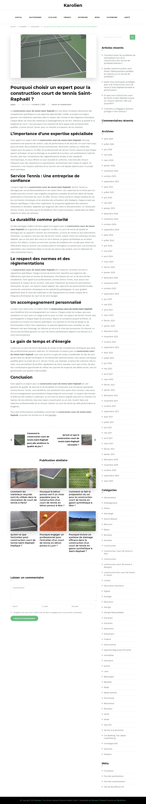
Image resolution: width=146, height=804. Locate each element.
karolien (52, 415)
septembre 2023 (111, 294)
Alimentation (110, 497)
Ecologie (53, 17)
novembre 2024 (111, 219)
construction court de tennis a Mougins (118, 565)
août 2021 (108, 416)
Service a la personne (113, 730)
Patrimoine (112, 17)
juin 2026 (108, 149)
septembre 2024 (111, 229)
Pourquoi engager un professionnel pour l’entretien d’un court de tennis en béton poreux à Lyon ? (52, 540)
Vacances (108, 749)
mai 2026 (108, 154)
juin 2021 (108, 427)
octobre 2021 (110, 406)
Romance (108, 708)
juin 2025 (108, 197)
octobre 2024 (110, 224)
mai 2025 (108, 203)
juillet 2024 (109, 240)
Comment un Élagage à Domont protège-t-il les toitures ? (118, 110)
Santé (127, 17)
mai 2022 (108, 368)
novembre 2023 (111, 283)
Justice (107, 666)
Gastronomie (35, 17)
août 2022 (108, 352)
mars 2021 (108, 443)
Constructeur (110, 545)
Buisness (108, 535)
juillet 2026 (109, 144)
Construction (16, 83)
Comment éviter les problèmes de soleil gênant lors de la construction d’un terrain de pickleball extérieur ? (119, 59)
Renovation (109, 703)
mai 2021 (108, 432)
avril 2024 (108, 256)
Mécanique (109, 676)
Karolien (73, 5)
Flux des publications (113, 776)
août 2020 (108, 481)
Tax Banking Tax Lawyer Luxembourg (115, 736)
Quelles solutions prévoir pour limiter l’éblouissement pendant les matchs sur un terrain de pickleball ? (118, 72)
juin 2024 (108, 245)
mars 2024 (108, 261)
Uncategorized (110, 743)
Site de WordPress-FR (114, 786)
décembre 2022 (111, 331)
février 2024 (109, 267)
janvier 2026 (109, 165)
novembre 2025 (111, 171)
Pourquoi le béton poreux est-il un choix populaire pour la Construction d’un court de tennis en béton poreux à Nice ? (52, 498)
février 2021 (109, 449)
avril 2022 (108, 374)
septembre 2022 (111, 347)
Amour (107, 508)
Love (106, 671)
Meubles (108, 682)
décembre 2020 (111, 459)
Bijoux (107, 529)
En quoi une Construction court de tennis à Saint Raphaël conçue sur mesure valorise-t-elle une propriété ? (119, 99)
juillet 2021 (109, 422)
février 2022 (109, 384)
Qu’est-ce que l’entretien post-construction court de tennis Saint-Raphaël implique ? (22, 540)
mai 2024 (108, 251)
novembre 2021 (111, 400)
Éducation (108, 601)
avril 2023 (108, 310)
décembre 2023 (111, 277)
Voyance (107, 754)
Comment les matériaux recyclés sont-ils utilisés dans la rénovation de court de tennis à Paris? (23, 497)
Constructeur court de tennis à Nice (118, 552)
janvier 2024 (109, 272)
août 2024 (108, 235)
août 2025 (108, 187)
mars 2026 (108, 160)
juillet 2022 (109, 358)
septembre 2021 (111, 411)
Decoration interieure (114, 585)
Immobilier (109, 655)
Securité (107, 724)
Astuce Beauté (110, 519)
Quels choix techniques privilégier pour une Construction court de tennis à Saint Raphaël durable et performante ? (119, 86)
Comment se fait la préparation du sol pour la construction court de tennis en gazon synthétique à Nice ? (80, 498)
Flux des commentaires (114, 781)
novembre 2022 (111, 336)
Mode (97, 17)
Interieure (83, 17)
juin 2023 (108, 299)
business (108, 540)
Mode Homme (110, 692)
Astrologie (108, 513)
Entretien (108, 618)
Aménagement (110, 503)
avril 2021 (108, 438)
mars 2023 (108, 315)
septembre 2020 (111, 475)
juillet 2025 (109, 192)
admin (12, 104)
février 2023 (109, 320)
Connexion (109, 770)
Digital (18, 17)
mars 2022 (108, 379)
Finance (67, 17)
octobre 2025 (110, 176)
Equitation (109, 628)
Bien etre (108, 524)
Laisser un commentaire (61, 104)
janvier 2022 (109, 390)
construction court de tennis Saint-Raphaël (71, 309)
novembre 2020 (111, 465)
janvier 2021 (109, 454)
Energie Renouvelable (114, 612)
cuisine (107, 580)
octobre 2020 (110, 470)
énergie (107, 607)
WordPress (121, 800)
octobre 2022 (110, 342)
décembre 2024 (111, 213)
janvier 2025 (109, 208)
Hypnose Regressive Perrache (117, 650)
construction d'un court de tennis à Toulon (119, 573)
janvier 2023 (109, 326)
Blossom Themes (99, 800)
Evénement (109, 634)
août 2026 (108, 138)
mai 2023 (108, 304)
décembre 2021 (111, 395)
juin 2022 (108, 363)
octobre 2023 (110, 288)
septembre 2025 (111, 181)
